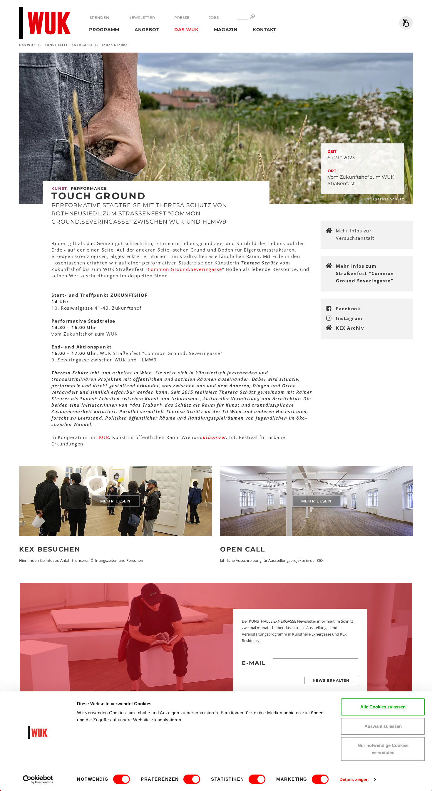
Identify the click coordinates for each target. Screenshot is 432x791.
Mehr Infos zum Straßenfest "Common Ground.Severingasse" (365, 273)
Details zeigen (354, 779)
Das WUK (186, 29)
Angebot (147, 29)
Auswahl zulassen (383, 726)
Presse (182, 17)
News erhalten (331, 680)
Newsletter (141, 17)
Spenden (99, 17)
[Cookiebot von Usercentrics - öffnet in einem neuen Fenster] (38, 779)
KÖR (104, 437)
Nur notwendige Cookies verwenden (383, 749)
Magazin (225, 29)
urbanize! (214, 437)
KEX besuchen (50, 549)
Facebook (348, 308)
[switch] (191, 779)
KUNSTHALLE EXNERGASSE (68, 45)
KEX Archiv (350, 328)
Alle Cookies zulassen (383, 706)
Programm (104, 29)
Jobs (214, 17)
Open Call (242, 549)
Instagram (349, 318)
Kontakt (264, 29)
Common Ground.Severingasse (185, 269)
